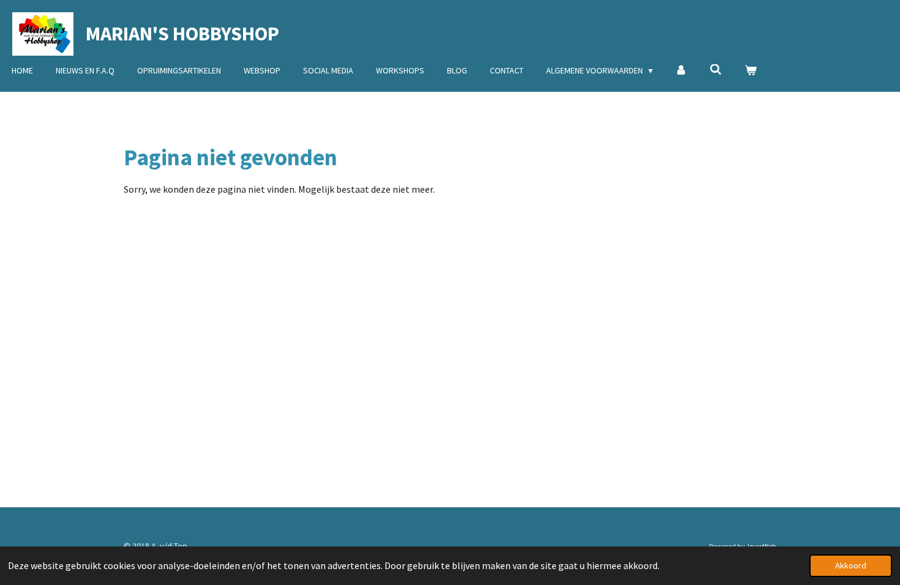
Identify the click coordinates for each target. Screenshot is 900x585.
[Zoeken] (716, 70)
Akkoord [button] (850, 565)
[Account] (681, 71)
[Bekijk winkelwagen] (750, 71)
